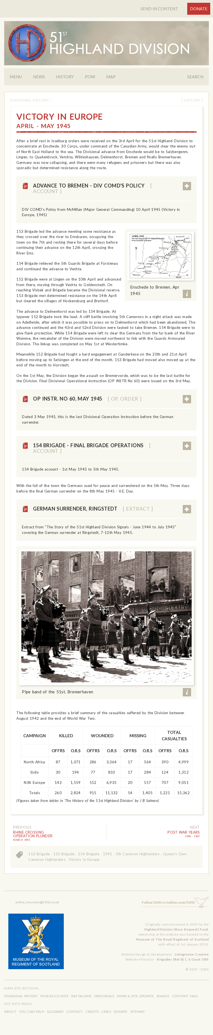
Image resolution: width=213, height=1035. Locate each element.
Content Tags (185, 996)
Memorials (104, 996)
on (168, 902)
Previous (22, 827)
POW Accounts (54, 996)
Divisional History (29, 100)
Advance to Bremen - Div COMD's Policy (92, 188)
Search (195, 76)
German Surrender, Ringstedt (93, 509)
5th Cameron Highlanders (138, 854)
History (65, 76)
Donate (198, 8)
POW (90, 76)
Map (111, 76)
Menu (16, 76)
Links (106, 1011)
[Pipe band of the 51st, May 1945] (106, 617)
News (39, 76)
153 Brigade (64, 854)
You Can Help (31, 1011)
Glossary (55, 1011)
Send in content (159, 8)
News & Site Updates (135, 996)
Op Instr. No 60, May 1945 (87, 399)
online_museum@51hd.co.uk (37, 902)
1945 (107, 854)
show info (187, 294)
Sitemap (137, 1011)
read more (187, 186)
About (10, 1011)
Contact (75, 1011)
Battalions (81, 996)
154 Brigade (88, 854)
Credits (92, 1011)
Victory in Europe (84, 859)
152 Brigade (39, 854)
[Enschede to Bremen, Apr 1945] (160, 256)
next (195, 827)
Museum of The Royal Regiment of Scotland (172, 939)
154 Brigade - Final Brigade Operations (92, 448)
